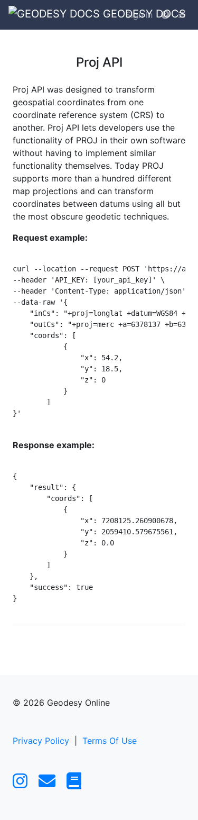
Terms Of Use (109, 740)
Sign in (139, 15)
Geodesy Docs (109, 13)
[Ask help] (165, 14)
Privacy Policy (41, 740)
